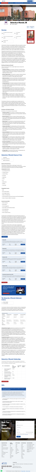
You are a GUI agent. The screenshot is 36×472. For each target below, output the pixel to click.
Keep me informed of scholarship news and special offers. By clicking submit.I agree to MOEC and (24, 434)
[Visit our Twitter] (9, 466)
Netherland (11, 456)
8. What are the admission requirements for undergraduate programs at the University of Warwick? (13, 414)
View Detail (22, 244)
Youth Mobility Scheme (5, 452)
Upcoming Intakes (4, 445)
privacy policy (26, 434)
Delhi (16, 445)
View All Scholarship (5, 381)
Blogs (2, 455)
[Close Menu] (33, 1)
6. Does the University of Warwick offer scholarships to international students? (13, 409)
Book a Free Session (6, 293)
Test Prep (3, 456)
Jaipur (16, 444)
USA (10, 445)
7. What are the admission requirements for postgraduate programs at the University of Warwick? (13, 412)
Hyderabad (17, 450)
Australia (11, 448)
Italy (10, 454)
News (2, 446)
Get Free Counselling (30, 41)
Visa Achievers (4, 453)
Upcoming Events (4, 444)
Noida (16, 446)
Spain (10, 457)
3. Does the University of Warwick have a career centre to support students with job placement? (12, 402)
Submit (18, 436)
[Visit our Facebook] (4, 466)
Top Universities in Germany (29, 451)
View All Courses (4, 282)
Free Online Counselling (5, 447)
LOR (2, 450)
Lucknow (22, 453)
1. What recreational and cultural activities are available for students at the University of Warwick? (13, 389)
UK (10, 446)
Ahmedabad (23, 450)
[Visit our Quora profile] (2, 468)
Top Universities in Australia (30, 447)
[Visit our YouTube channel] (5, 466)
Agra (16, 451)
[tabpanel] (14, 261)
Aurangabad (17, 452)
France (11, 453)
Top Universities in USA (30, 445)
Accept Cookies (26, 470)
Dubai (22, 456)
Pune (16, 447)
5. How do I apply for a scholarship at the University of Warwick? (12, 406)
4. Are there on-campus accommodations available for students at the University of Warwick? (13, 404)
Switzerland (11, 455)
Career (3, 451)
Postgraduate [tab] (4, 236)
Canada (11, 447)
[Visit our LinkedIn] (7, 466)
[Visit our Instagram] (2, 466)
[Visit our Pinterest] (11, 466)
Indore (16, 453)
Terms (23, 434)
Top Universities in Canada (30, 444)
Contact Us (3, 454)
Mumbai (22, 446)
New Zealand (12, 449)
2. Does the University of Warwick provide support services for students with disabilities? (13, 399)
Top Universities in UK (30, 446)
